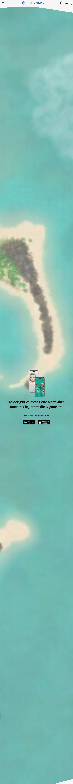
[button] (3, 3)
